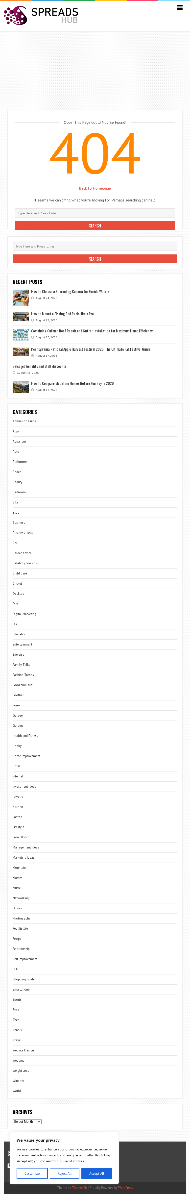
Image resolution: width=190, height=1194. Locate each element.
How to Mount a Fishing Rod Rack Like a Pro (62, 313)
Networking (21, 898)
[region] (64, 1158)
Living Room (21, 837)
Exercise (18, 654)
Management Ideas (26, 847)
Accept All (96, 1173)
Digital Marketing (24, 614)
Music (17, 888)
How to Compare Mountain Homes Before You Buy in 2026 (72, 383)
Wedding (18, 1060)
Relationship (21, 949)
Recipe (17, 939)
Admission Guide (24, 421)
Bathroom (20, 462)
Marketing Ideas (23, 857)
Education (19, 634)
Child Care (20, 573)
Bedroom (19, 492)
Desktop (18, 594)
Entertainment (22, 644)
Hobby (17, 746)
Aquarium (19, 441)
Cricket (17, 583)
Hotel (16, 766)
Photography (21, 918)
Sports (17, 999)
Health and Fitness (25, 736)
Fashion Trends (23, 675)
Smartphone (21, 989)
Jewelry (18, 797)
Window (18, 1081)
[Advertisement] (95, 68)
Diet (15, 604)
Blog (16, 512)
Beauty (17, 482)
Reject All (64, 1173)
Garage (18, 715)
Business (19, 523)
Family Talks (21, 665)
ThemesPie (80, 1188)
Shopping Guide (24, 979)
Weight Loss (21, 1071)
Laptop (17, 817)
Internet (18, 776)
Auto (16, 451)
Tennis (17, 1030)
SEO (15, 969)
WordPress (125, 1188)
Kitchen (18, 807)
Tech (16, 1020)
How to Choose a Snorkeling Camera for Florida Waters (70, 291)
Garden (18, 725)
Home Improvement (26, 756)
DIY (15, 624)
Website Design (23, 1050)
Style (16, 1010)
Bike (16, 502)
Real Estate (20, 928)
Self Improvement (25, 959)
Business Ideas (23, 533)
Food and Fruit (22, 685)
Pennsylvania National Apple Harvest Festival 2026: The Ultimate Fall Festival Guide (90, 349)
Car (15, 543)
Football (18, 695)
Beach (17, 472)
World (17, 1091)
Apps (16, 431)
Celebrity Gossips (25, 563)
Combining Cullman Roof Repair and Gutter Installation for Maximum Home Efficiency (92, 330)
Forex (17, 705)
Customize (32, 1173)
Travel (17, 1040)
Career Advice (22, 553)
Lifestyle (18, 827)
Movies (18, 878)
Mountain (19, 868)
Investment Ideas (24, 786)
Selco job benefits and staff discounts (39, 366)
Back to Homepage (95, 188)
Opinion (18, 908)
